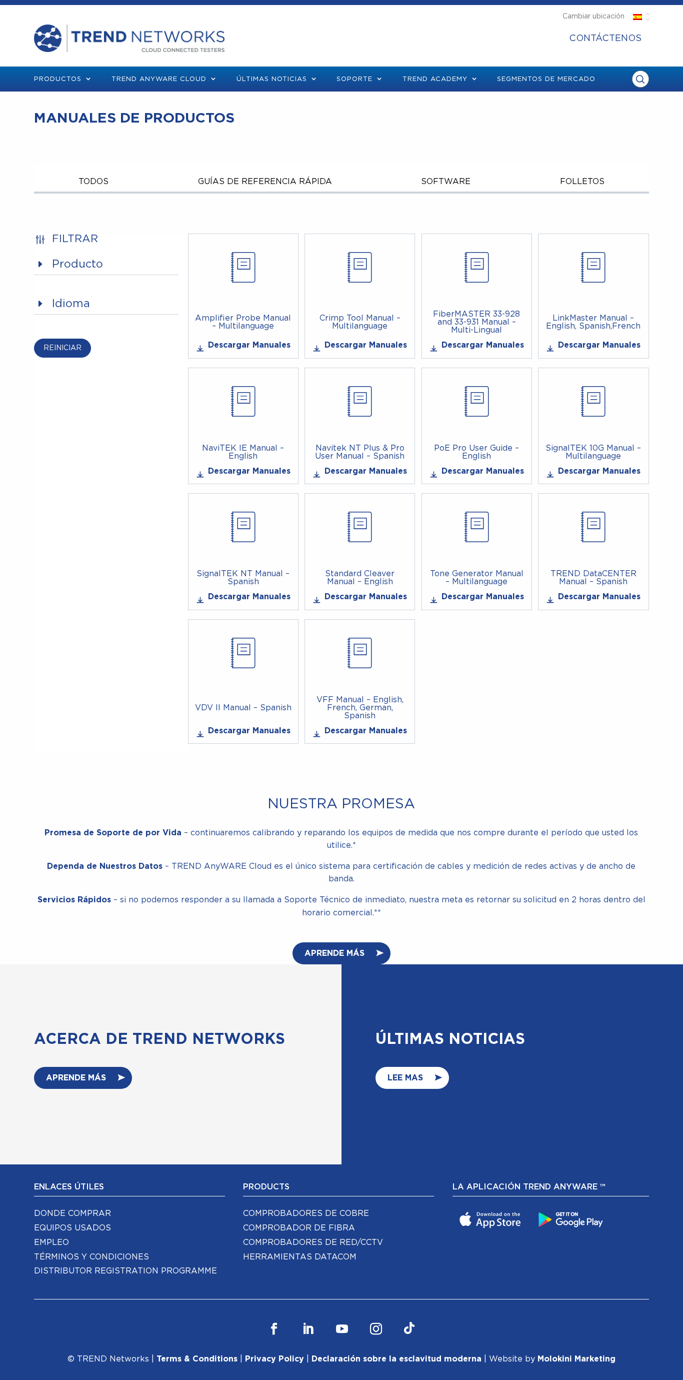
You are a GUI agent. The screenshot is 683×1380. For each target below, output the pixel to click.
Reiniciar (63, 348)
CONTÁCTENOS (605, 38)
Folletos (582, 182)
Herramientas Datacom (299, 1257)
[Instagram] (376, 1329)
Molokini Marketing (577, 1359)
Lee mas (405, 1078)
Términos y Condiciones (91, 1257)
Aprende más (76, 1078)
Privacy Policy (274, 1359)
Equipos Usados (72, 1228)
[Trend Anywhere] (491, 1219)
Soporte (354, 79)
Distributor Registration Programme (125, 1271)
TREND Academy (435, 79)
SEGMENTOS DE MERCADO (546, 79)
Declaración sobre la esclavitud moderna (397, 1359)
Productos (58, 79)
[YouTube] (342, 1329)
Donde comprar (72, 1213)
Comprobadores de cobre (306, 1213)
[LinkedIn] (308, 1329)
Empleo (51, 1242)
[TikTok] (409, 1329)
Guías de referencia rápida (265, 182)
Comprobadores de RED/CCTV (313, 1242)
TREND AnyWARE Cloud (159, 79)
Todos (93, 182)
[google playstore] (572, 1219)
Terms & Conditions (197, 1359)
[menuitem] (605, 38)
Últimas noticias (271, 79)
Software (445, 182)
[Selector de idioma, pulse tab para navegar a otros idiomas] (637, 17)
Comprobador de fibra (299, 1228)
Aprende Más (334, 953)
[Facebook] (274, 1329)
